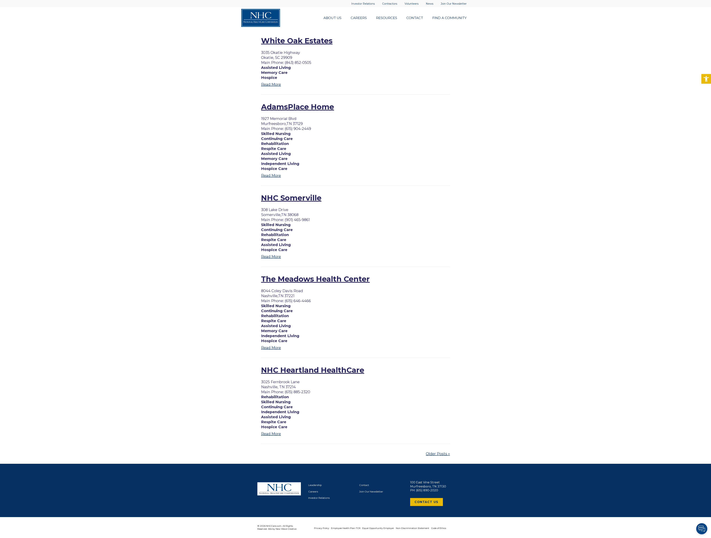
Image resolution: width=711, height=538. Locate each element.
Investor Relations (319, 497)
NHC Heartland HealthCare (312, 370)
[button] (706, 79)
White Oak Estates (297, 40)
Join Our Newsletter (371, 491)
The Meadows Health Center (315, 278)
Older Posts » (438, 454)
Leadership (315, 485)
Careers (313, 491)
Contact (364, 485)
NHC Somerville (291, 197)
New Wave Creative (286, 528)
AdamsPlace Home (297, 106)
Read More (271, 84)
